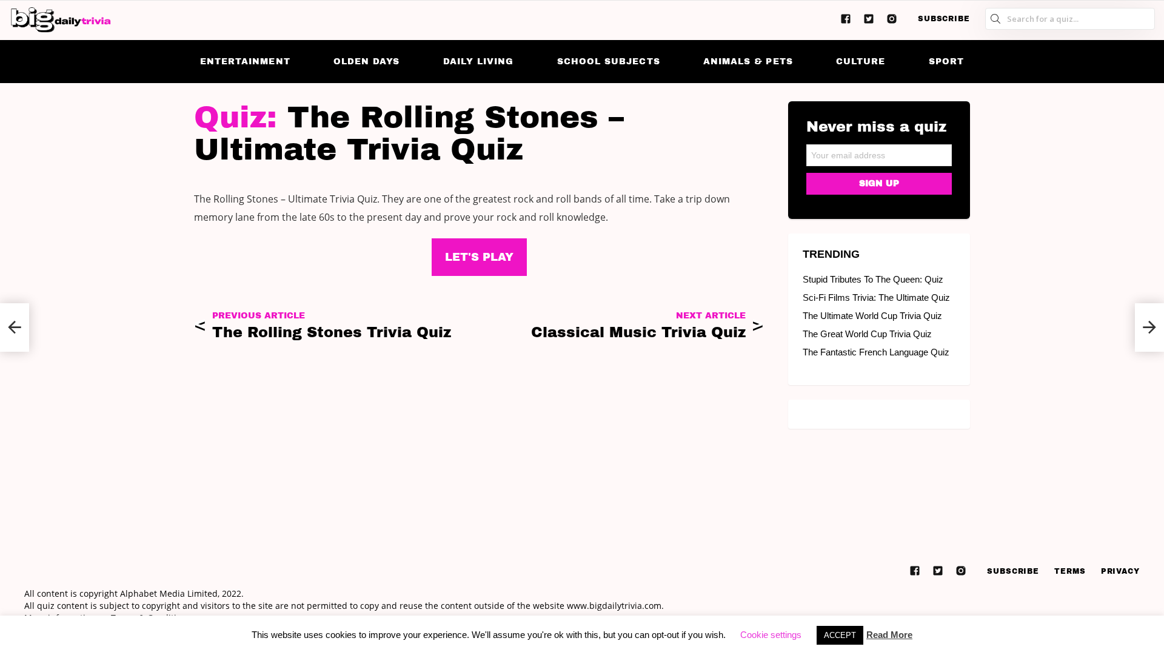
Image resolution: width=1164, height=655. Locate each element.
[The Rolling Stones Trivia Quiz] (14, 327)
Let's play (479, 257)
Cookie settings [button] (770, 635)
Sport (946, 61)
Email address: (879, 151)
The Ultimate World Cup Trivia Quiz (872, 316)
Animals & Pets (748, 61)
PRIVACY (1120, 571)
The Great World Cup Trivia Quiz (867, 334)
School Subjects (608, 61)
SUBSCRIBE (944, 19)
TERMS (1070, 571)
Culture (860, 61)
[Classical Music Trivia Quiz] (1149, 327)
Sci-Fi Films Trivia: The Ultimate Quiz (876, 297)
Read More (889, 635)
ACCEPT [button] (840, 635)
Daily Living (478, 61)
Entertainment (245, 61)
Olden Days (366, 61)
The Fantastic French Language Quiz (876, 352)
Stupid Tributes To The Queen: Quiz (873, 279)
